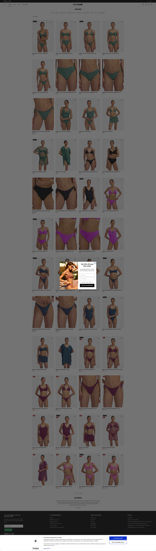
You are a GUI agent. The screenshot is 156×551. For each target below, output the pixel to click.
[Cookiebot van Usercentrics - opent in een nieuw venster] (35, 549)
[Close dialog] (95, 263)
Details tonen (46, 548)
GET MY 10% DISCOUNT (87, 285)
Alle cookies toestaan (118, 538)
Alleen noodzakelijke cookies (118, 542)
